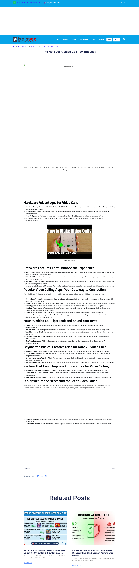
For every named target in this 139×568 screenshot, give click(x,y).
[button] (121, 2)
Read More (28, 563)
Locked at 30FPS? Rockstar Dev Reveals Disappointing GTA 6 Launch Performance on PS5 (92, 553)
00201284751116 (22, 2)
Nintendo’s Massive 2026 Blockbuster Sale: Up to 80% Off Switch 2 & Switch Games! (45, 551)
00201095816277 (34, 2)
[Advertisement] (69, 21)
